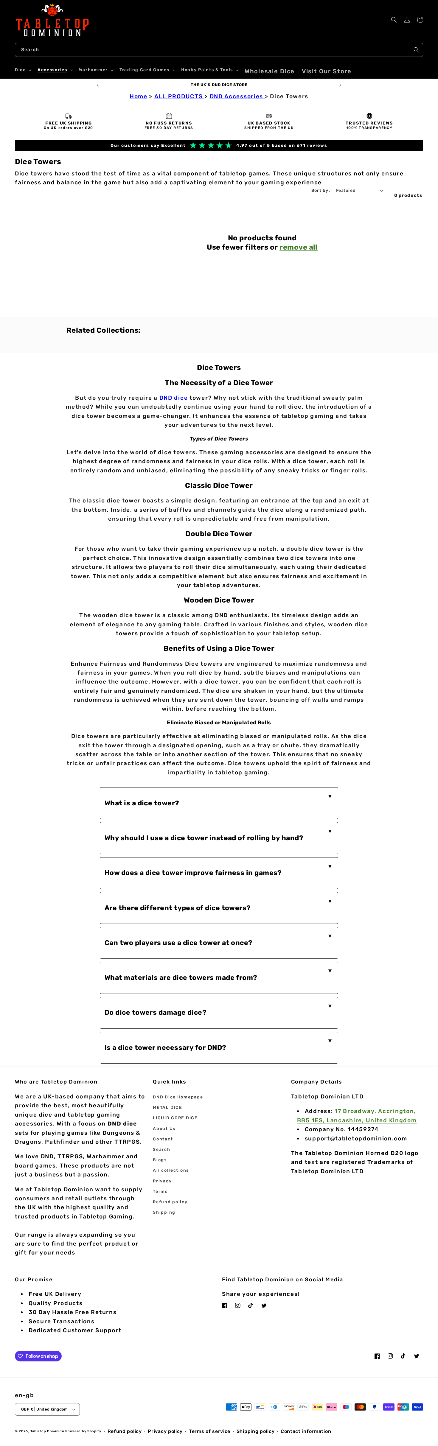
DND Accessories (237, 96)
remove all (298, 247)
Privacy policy (165, 1431)
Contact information (306, 1431)
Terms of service (209, 1431)
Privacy (162, 1181)
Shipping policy (256, 1431)
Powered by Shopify (83, 1431)
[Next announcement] (340, 85)
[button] (22, 70)
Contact (163, 1139)
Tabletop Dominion (47, 1431)
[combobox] (219, 50)
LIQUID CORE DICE (175, 1117)
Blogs (160, 1159)
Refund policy (170, 1201)
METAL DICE (167, 1107)
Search (161, 1149)
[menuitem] (269, 71)
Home (138, 96)
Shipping (164, 1212)
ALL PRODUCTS (179, 96)
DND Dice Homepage (178, 1097)
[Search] (416, 49)
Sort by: (320, 190)
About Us (164, 1128)
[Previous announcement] (97, 85)
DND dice (173, 397)
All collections (171, 1170)
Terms (160, 1191)
